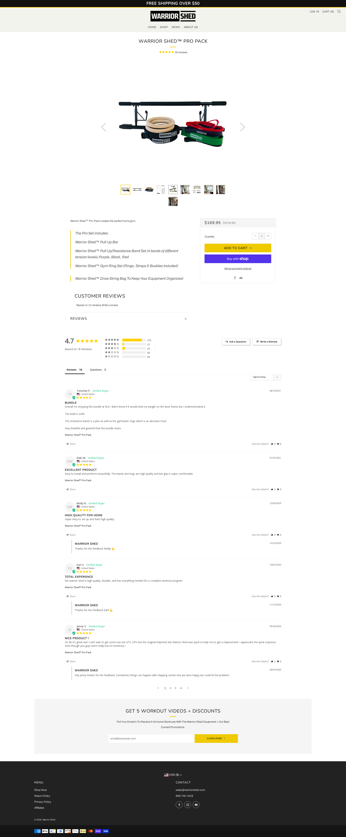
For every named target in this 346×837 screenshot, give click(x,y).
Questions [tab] (96, 369)
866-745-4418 (184, 795)
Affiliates (39, 807)
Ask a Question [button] (237, 341)
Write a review (110, 305)
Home (152, 27)
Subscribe (214, 738)
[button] (273, 443)
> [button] (188, 688)
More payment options (238, 268)
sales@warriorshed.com (190, 789)
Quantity (209, 236)
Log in (314, 11)
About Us (191, 27)
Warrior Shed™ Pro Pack (78, 434)
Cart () (328, 11)
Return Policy (42, 795)
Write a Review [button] (268, 341)
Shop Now (40, 789)
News (176, 27)
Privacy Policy (42, 801)
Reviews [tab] (71, 369)
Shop (164, 27)
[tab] (125, 189)
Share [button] (72, 443)
